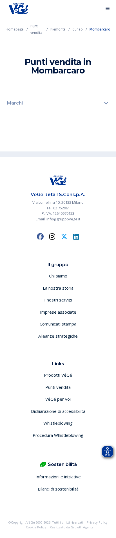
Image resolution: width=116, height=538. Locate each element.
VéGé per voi (58, 399)
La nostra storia (58, 288)
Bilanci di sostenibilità (58, 489)
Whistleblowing (58, 423)
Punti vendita (58, 387)
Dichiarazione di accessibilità (58, 411)
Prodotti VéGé (58, 375)
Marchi (15, 103)
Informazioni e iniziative (58, 477)
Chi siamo (58, 276)
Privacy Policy (97, 522)
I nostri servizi (58, 300)
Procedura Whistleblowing (58, 435)
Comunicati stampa (58, 324)
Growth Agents (82, 527)
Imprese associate (58, 312)
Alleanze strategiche (58, 336)
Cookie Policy (36, 527)
